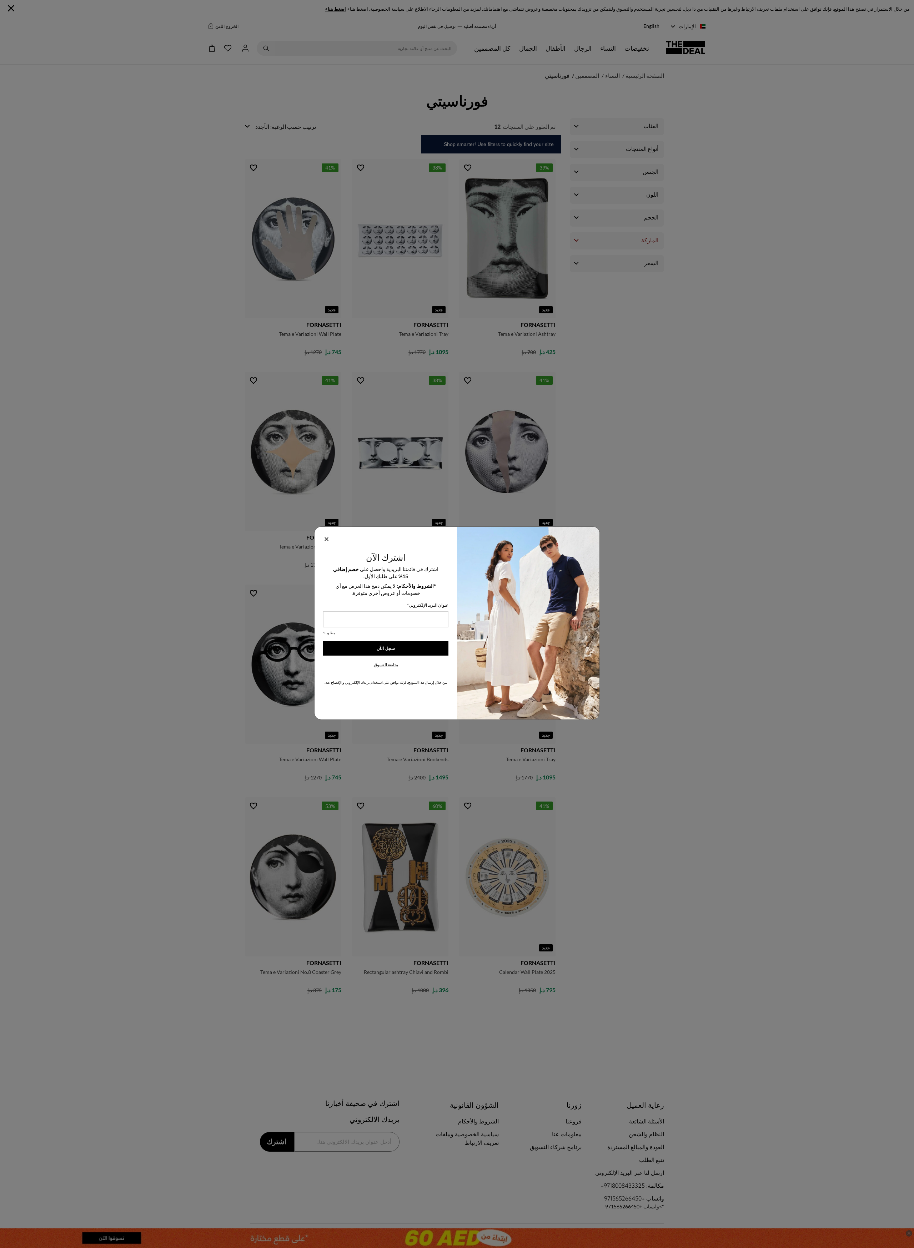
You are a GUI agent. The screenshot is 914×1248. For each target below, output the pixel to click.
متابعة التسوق (386, 664)
